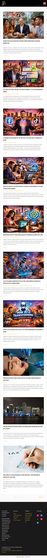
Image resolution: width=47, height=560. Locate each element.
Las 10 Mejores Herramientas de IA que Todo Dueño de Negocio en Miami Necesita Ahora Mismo (21, 282)
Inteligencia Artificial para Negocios (16, 190)
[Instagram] (38, 515)
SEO (4, 45)
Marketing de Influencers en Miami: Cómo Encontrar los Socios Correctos (21, 42)
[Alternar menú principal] (44, 3)
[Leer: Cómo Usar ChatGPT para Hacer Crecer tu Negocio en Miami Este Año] (23, 218)
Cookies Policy (19, 550)
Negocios (19, 237)
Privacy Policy (4, 550)
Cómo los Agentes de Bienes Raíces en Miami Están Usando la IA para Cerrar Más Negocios (23, 187)
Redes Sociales (13, 142)
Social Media (27, 520)
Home (14, 513)
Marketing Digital (6, 93)
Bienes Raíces (6, 190)
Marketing (5, 479)
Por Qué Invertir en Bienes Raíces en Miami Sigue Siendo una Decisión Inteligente (23, 428)
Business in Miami (28, 515)
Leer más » (5, 55)
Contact (15, 518)
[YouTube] (41, 519)
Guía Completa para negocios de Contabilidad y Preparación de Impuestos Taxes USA (21, 476)
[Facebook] (41, 515)
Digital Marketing (28, 513)
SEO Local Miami (15, 93)
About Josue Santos (17, 515)
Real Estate (27, 518)
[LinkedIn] (38, 523)
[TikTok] (38, 519)
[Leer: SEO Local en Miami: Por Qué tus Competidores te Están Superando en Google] (23, 73)
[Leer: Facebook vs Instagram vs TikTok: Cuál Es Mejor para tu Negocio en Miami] (23, 121)
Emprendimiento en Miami (8, 285)
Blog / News (15, 516)
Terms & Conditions (12, 550)
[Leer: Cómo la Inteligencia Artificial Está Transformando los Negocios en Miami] (23, 313)
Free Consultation (17, 520)
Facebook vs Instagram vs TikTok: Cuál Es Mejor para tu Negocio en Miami (22, 139)
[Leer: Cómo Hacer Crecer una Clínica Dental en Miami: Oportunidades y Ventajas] (23, 362)
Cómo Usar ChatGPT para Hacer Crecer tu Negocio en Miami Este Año (23, 235)
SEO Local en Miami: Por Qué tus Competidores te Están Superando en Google (23, 90)
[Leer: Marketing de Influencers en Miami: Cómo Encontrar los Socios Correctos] (23, 25)
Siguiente (41, 497)
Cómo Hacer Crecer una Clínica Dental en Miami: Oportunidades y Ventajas (22, 379)
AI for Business (28, 516)
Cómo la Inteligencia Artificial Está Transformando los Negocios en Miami (23, 331)
